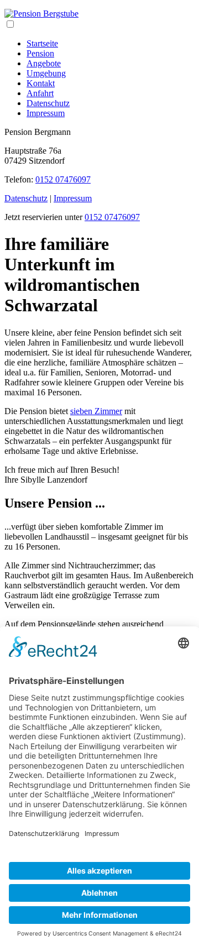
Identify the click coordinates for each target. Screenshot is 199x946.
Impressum (46, 113)
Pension (40, 53)
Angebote (44, 63)
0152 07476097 (63, 179)
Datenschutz (48, 103)
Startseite (42, 43)
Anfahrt (40, 93)
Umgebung (46, 73)
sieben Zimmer (96, 411)
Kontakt (41, 83)
